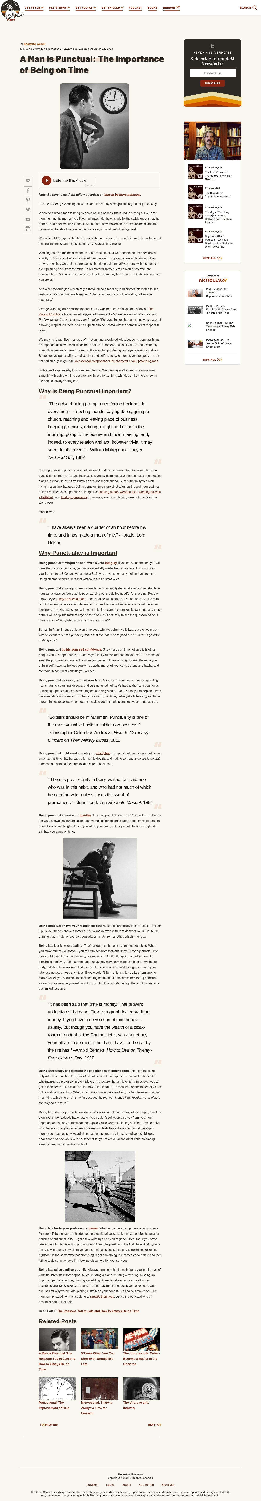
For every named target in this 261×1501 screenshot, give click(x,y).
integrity (111, 563)
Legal (110, 1484)
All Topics (146, 1484)
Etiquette (30, 43)
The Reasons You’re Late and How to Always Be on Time (98, 1311)
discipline (103, 753)
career (93, 1228)
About (126, 1484)
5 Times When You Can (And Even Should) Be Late (98, 1359)
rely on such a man (71, 599)
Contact (93, 1484)
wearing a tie (128, 492)
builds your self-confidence (81, 649)
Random (169, 7)
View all (209, 258)
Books (152, 7)
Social (41, 43)
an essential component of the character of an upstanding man (116, 361)
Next (151, 1425)
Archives (167, 1484)
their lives (102, 1296)
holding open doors (74, 497)
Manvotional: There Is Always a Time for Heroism (96, 1408)
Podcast (135, 7)
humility (85, 815)
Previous (51, 1425)
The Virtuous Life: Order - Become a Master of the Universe (141, 1359)
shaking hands (108, 492)
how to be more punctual (122, 194)
